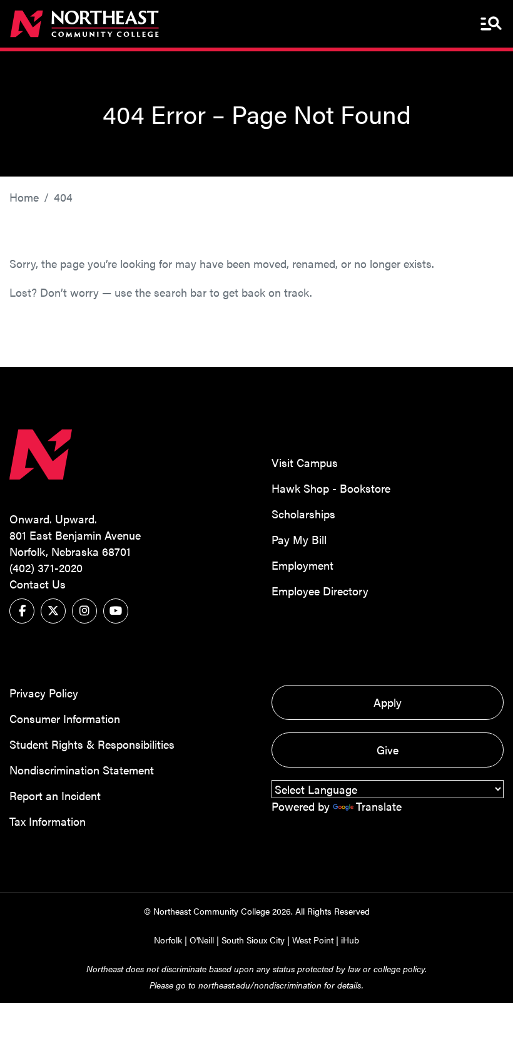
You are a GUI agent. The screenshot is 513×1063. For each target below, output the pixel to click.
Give (388, 749)
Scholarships (303, 513)
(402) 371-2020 (46, 567)
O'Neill (202, 939)
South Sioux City (253, 939)
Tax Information (47, 821)
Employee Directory (320, 590)
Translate (379, 806)
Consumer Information (64, 718)
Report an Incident (55, 795)
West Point (312, 939)
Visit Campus (305, 462)
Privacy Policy (43, 693)
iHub (350, 939)
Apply (387, 702)
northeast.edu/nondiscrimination (260, 984)
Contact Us (37, 584)
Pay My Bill (299, 539)
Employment (302, 565)
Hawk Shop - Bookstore (331, 488)
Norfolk (168, 939)
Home (24, 197)
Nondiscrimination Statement (81, 770)
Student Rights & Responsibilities (92, 744)
